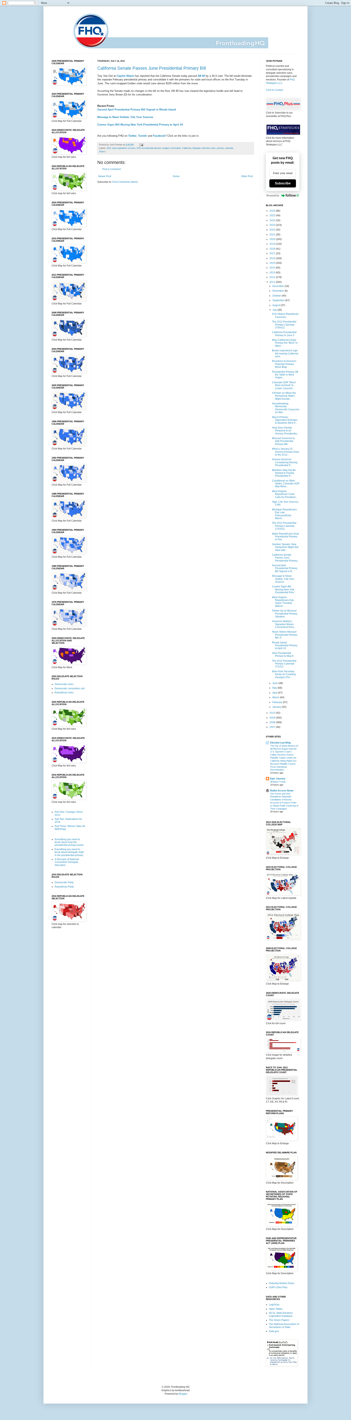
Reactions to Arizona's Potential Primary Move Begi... (284, 364)
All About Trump (278, 781)
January (277, 707)
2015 (273, 263)
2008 (273, 722)
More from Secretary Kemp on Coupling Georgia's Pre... (284, 674)
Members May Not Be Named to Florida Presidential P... (284, 473)
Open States (276, 1308)
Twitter (132, 135)
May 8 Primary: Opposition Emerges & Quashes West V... (285, 420)
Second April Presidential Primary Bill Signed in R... (284, 568)
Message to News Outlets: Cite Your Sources (125, 117)
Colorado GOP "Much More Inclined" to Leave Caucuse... (284, 385)
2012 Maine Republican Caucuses (285, 315)
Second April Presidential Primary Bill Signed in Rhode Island (136, 109)
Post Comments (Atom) (125, 182)
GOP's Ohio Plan (278, 1287)
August (276, 305)
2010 (273, 712)
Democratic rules (64, 684)
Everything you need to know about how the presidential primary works (69, 842)
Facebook (159, 135)
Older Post (247, 176)
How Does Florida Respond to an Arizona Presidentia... (285, 430)
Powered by (272, 195)
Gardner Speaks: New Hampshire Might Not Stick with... (285, 547)
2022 (273, 229)
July (274, 309)
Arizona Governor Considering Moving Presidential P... (284, 462)
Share (102, 151)
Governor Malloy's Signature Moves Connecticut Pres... (284, 624)
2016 (273, 258)
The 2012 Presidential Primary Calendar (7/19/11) (284, 526)
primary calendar (225, 148)
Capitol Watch (125, 75)
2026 (273, 210)
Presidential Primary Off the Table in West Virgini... (285, 374)
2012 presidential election (148, 148)
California (186, 148)
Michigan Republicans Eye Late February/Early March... (284, 514)
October (277, 295)
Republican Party (64, 886)
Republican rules (64, 692)
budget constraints (171, 148)
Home (176, 176)
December (278, 286)
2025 (273, 215)
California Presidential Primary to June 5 (284, 334)
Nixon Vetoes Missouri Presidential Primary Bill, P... (284, 634)
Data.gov (274, 1331)
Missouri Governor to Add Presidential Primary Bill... (283, 441)
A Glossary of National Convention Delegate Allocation (67, 862)
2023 (273, 225)
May (275, 687)
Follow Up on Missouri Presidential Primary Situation (284, 613)
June (275, 683)
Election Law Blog (280, 742)
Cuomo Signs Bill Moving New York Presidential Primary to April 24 (140, 124)
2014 (273, 267)
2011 (273, 282)
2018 (273, 248)
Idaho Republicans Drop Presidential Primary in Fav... (285, 536)
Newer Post (104, 176)
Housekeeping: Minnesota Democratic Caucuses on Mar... (285, 408)
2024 (273, 220)
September (278, 300)
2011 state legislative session (121, 148)
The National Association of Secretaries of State (284, 1325)
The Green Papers (279, 1320)
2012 (273, 277)
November (278, 290)
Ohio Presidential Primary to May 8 (283, 654)
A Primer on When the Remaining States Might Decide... (284, 396)
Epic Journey (277, 778)
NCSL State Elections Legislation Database (281, 1314)
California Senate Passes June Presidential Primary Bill (151, 68)
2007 (273, 727)
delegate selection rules (204, 148)
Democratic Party (64, 882)
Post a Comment (111, 169)
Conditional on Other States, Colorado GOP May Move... (285, 483)
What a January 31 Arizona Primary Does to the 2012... (285, 451)
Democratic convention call (69, 688)
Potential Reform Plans (281, 1283)
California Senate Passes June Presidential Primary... (285, 557)
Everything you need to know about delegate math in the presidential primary (69, 852)
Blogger (183, 1393)
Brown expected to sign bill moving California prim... (285, 353)
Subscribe (283, 183)
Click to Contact (274, 90)
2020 (273, 239)
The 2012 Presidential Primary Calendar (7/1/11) (284, 663)
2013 (273, 272)
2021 (273, 234)
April (275, 692)
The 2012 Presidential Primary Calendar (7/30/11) (284, 324)
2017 (273, 253)
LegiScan (274, 1304)
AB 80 (201, 75)
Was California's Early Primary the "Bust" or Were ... (285, 343)
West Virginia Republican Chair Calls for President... (284, 494)
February (277, 702)
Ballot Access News (282, 790)
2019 (273, 243)
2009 (273, 717)
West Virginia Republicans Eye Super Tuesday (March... (283, 601)
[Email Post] (141, 144)
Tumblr (142, 135)
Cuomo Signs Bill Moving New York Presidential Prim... (284, 589)
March (276, 697)
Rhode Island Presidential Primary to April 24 (284, 645)
